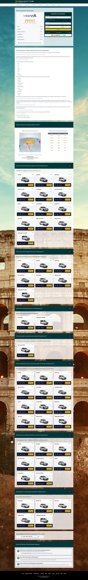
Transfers (40, 4)
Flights (34, 4)
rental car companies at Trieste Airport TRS (31, 52)
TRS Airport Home (19, 4)
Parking (47, 4)
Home (23, 573)
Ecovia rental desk (23, 564)
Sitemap (64, 573)
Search (58, 29)
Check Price (31, 199)
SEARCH (69, 165)
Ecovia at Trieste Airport (24, 558)
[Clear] (70, 17)
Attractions (53, 4)
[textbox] (58, 17)
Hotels (59, 4)
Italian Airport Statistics (28, 573)
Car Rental (26, 4)
